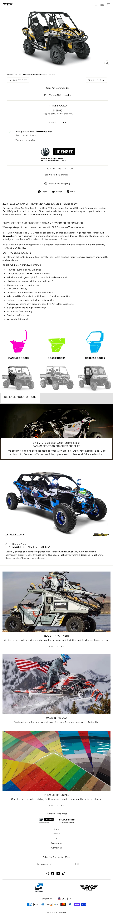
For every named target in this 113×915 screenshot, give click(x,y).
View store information (25, 140)
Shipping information (57, 175)
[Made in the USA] (56, 684)
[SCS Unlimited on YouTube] (58, 873)
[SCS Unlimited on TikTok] (63, 873)
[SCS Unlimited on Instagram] (47, 873)
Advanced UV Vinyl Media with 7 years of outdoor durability (38, 296)
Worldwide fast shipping (20, 311)
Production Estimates (18, 315)
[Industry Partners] (56, 602)
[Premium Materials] (56, 761)
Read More (56, 646)
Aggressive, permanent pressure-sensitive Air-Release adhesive (40, 303)
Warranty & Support (17, 318)
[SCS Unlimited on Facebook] (52, 873)
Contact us (56, 847)
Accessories (56, 843)
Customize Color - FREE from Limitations (28, 273)
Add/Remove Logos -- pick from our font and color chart (37, 277)
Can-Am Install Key (17, 288)
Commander (34, 74)
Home (10, 74)
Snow (56, 829)
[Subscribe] (77, 864)
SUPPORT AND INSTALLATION (58, 168)
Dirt (57, 838)
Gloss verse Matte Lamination (23, 284)
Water (56, 833)
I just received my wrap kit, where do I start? (30, 281)
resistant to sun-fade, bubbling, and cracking (31, 300)
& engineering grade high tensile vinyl (26, 307)
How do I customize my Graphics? (24, 269)
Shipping (46, 113)
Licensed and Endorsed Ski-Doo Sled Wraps (30, 292)
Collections (20, 74)
